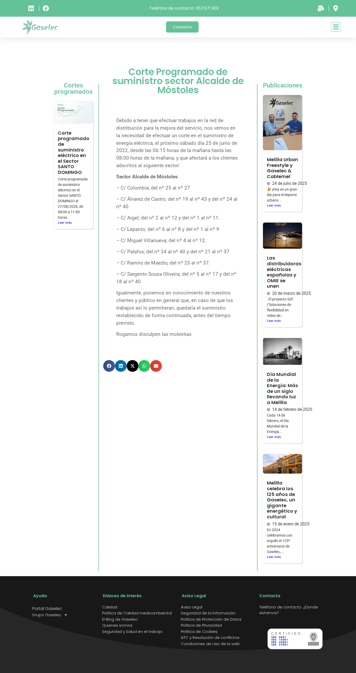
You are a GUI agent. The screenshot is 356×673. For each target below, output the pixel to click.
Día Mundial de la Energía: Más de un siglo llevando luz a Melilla (282, 388)
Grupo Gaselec (46, 615)
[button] (109, 366)
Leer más (65, 222)
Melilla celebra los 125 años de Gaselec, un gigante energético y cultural (282, 500)
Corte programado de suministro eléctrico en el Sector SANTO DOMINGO (73, 152)
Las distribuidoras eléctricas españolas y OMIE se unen (284, 272)
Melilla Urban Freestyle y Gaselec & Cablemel (282, 168)
